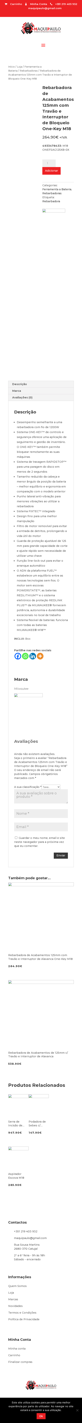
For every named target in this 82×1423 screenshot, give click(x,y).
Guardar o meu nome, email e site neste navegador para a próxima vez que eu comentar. (39, 842)
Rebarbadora (51, 201)
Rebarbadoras (29, 70)
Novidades (15, 1306)
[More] (40, 656)
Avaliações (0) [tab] (22, 397)
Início (11, 66)
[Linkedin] (32, 656)
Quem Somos (17, 1286)
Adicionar (51, 170)
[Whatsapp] (25, 656)
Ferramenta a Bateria (56, 189)
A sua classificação (27, 787)
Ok (41, 1416)
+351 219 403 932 (25, 1231)
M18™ (42, 630)
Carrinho (14, 1355)
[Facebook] (17, 656)
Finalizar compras (20, 1362)
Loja (19, 66)
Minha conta (17, 1348)
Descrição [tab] (19, 384)
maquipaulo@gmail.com (45, 8)
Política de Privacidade (23, 1319)
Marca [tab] (16, 391)
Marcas (13, 1299)
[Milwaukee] (55, 220)
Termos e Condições (22, 1312)
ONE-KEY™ (37, 432)
